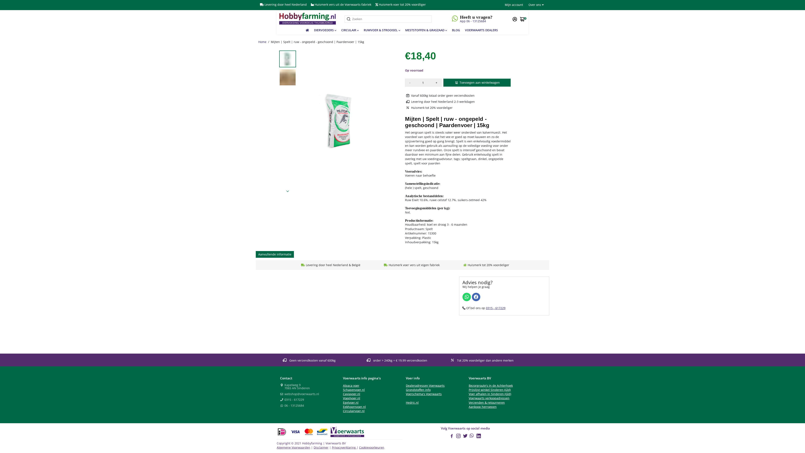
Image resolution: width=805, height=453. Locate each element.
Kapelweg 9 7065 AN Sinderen (297, 387)
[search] (388, 19)
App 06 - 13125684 (473, 21)
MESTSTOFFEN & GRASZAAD (425, 30)
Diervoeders (324, 30)
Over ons (535, 5)
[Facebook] (476, 297)
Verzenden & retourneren (487, 403)
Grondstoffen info (418, 390)
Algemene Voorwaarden (293, 447)
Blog (456, 30)
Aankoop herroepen (483, 407)
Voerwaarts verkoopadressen (489, 398)
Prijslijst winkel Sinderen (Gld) (490, 390)
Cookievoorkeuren (371, 447)
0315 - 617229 (495, 308)
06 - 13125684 (294, 405)
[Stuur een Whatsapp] (466, 297)
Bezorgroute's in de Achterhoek (491, 386)
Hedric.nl (412, 403)
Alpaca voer (351, 386)
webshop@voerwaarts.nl (301, 394)
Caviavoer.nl (351, 394)
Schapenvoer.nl (354, 390)
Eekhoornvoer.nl (354, 407)
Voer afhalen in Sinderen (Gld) (490, 394)
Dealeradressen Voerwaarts (425, 386)
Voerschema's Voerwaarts (424, 394)
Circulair (349, 30)
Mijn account (514, 5)
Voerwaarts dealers (481, 30)
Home (262, 42)
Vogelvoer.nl (351, 398)
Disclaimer (321, 447)
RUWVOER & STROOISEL (381, 30)
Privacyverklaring (344, 447)
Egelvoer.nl (350, 403)
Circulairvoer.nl (354, 411)
